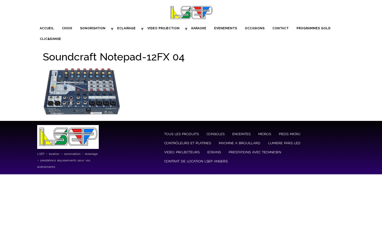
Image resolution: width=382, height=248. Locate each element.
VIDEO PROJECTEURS (182, 152)
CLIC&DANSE (50, 39)
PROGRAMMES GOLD (314, 28)
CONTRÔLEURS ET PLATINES (187, 143)
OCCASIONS (255, 28)
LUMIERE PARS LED (284, 143)
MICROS (264, 134)
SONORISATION (93, 28)
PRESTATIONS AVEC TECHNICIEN (255, 152)
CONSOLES (216, 134)
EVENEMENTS (225, 28)
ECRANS (214, 152)
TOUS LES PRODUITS (181, 134)
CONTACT (280, 28)
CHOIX (67, 28)
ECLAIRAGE (126, 28)
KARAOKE (198, 28)
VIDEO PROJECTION (163, 28)
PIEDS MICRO (289, 134)
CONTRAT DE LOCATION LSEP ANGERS (196, 161)
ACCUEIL (47, 28)
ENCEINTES (241, 134)
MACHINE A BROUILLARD (239, 143)
